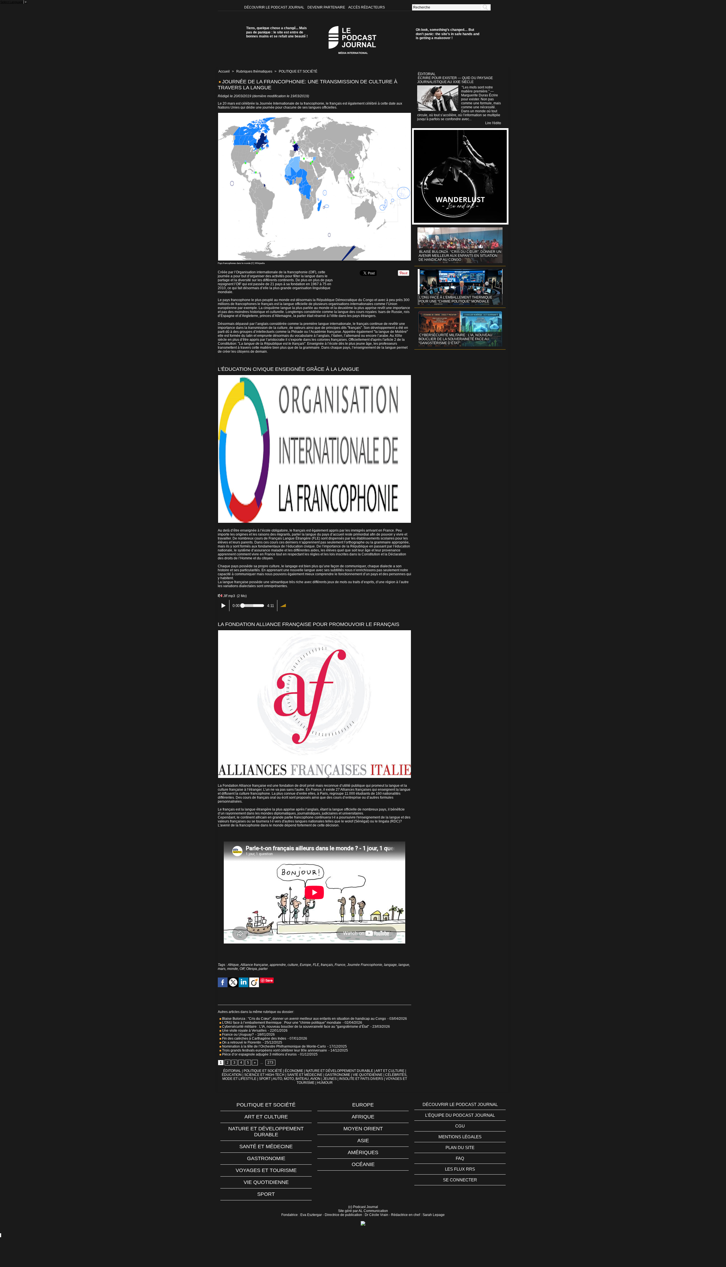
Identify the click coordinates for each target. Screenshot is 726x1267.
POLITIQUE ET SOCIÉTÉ (298, 71)
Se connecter (460, 1179)
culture (293, 965)
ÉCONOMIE (294, 1071)
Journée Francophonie (364, 965)
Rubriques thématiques (254, 71)
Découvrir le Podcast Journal (274, 7)
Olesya (251, 969)
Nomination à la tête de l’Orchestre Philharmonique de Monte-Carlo (274, 1046)
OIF (242, 969)
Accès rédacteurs (366, 7)
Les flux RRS (460, 1169)
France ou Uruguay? (237, 1035)
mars (221, 969)
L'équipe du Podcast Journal (460, 1115)
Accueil (224, 71)
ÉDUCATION (232, 1075)
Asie (363, 1140)
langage (390, 965)
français (327, 965)
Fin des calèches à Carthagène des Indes (254, 1038)
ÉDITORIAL (232, 1071)
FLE (316, 965)
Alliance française (254, 965)
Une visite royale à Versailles (244, 1031)
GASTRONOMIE (337, 1075)
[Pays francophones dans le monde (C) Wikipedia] (314, 114)
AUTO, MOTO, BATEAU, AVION (296, 1079)
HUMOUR (325, 1083)
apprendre (278, 965)
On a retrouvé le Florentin (241, 1042)
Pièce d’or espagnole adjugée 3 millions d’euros (259, 1054)
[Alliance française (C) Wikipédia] (314, 632)
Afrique (233, 965)
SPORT (265, 1079)
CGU (460, 1126)
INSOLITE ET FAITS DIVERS (361, 1079)
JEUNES (330, 1079)
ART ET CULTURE (389, 1071)
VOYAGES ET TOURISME (266, 1170)
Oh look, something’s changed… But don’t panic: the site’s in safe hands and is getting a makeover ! (447, 34)
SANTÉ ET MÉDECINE (304, 1075)
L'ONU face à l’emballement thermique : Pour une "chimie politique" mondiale (281, 1023)
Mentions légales (460, 1136)
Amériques (363, 1152)
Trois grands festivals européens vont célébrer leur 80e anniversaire (274, 1050)
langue (403, 965)
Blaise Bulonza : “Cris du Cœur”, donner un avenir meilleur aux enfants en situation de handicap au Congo (303, 1019)
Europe (305, 965)
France (340, 965)
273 (270, 1063)
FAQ (460, 1158)
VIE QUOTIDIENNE (368, 1075)
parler (263, 969)
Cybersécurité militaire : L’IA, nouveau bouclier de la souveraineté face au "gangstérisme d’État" (295, 1027)
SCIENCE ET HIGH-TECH (264, 1075)
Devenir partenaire (326, 7)
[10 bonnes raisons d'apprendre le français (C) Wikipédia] (314, 376)
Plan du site (460, 1147)
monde (232, 969)
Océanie (363, 1164)
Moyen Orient (363, 1128)
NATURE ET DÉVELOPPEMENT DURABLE (339, 1071)
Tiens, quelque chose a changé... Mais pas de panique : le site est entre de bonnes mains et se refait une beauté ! (277, 32)
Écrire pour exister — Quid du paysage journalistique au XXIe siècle (455, 80)
